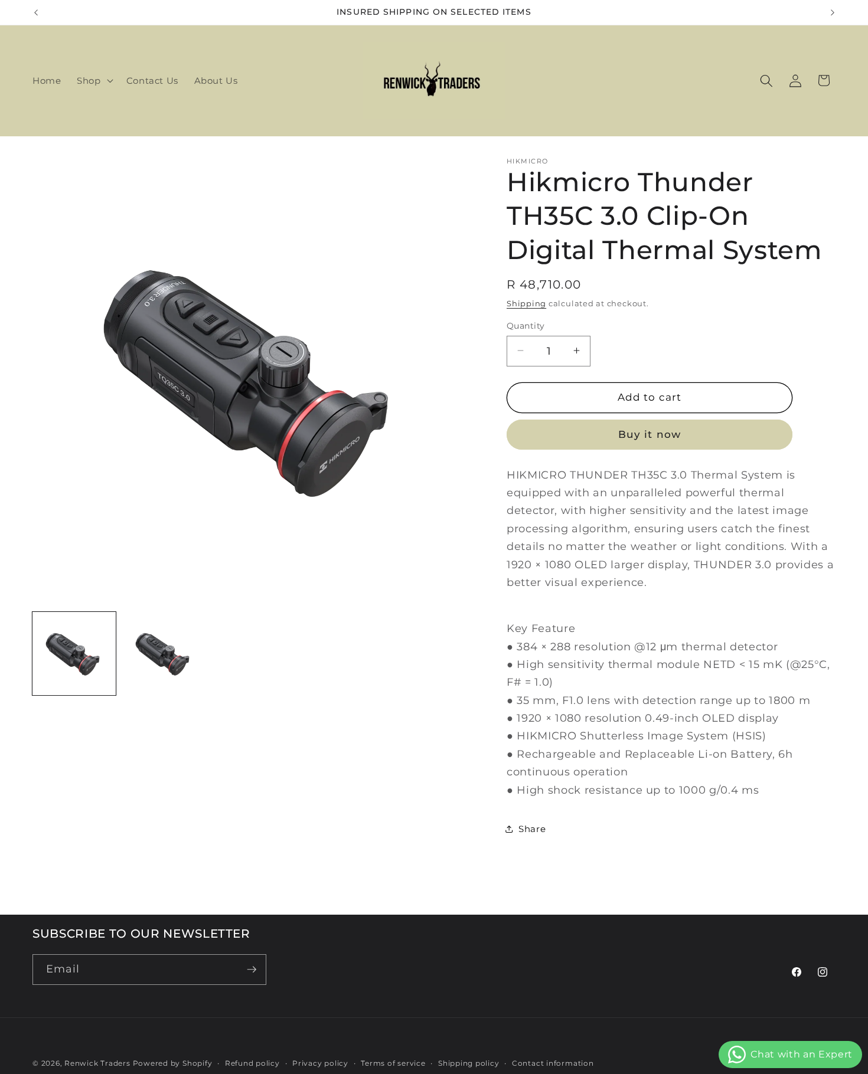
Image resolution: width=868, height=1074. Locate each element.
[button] (94, 80)
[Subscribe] (251, 969)
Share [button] (532, 828)
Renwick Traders (97, 1063)
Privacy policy (320, 1063)
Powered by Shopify (173, 1063)
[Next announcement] (833, 12)
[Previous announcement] (36, 12)
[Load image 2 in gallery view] (163, 653)
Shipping (526, 302)
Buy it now (649, 434)
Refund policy (252, 1063)
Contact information (553, 1063)
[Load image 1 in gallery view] (74, 653)
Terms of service (393, 1063)
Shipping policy (469, 1063)
